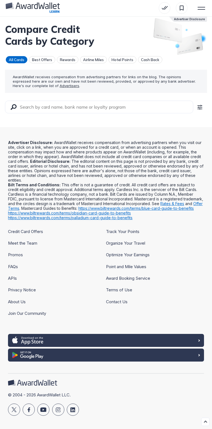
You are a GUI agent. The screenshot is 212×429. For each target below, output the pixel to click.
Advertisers (69, 85)
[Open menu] (201, 8)
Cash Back (150, 59)
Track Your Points (122, 231)
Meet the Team (22, 243)
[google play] (106, 355)
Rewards (67, 59)
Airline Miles (93, 59)
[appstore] (106, 340)
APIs (12, 278)
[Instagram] (58, 410)
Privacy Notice (22, 289)
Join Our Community (27, 313)
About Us (17, 301)
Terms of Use (119, 289)
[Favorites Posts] (181, 8)
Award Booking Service (128, 278)
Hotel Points (122, 59)
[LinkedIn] (73, 410)
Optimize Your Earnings (128, 254)
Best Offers (42, 59)
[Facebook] (29, 410)
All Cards (16, 59)
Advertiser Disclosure (189, 19)
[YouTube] (43, 410)
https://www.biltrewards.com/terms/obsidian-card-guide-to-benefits (69, 213)
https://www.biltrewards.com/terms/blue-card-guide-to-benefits (136, 208)
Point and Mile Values (126, 266)
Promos (15, 254)
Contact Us (117, 301)
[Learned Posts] (164, 8)
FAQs (13, 266)
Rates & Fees (172, 203)
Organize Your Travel (125, 243)
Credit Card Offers (25, 231)
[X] (14, 410)
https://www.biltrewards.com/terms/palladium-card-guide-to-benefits (70, 217)
